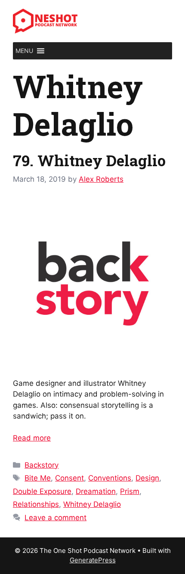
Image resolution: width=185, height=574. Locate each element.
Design (147, 478)
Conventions (109, 478)
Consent (69, 478)
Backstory (42, 465)
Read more (32, 438)
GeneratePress (93, 560)
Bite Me (38, 478)
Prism (129, 491)
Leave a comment (55, 517)
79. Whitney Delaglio (89, 160)
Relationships (36, 504)
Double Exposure (42, 491)
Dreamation (96, 491)
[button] (24, 50)
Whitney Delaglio (92, 504)
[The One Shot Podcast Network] (45, 20)
